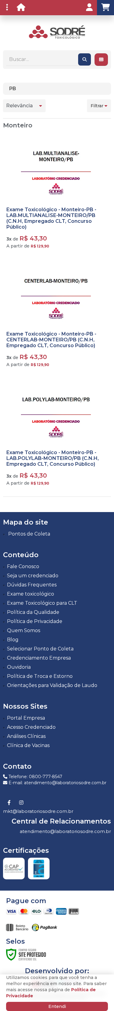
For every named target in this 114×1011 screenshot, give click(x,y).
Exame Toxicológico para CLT (42, 603)
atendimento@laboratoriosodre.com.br (65, 831)
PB (12, 88)
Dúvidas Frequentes (32, 585)
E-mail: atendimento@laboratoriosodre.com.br (56, 782)
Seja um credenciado (32, 575)
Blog (13, 640)
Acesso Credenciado (31, 727)
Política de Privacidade (34, 621)
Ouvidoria (19, 667)
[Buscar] (84, 59)
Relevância (19, 106)
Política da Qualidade (33, 612)
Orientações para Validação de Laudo (52, 685)
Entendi (57, 1006)
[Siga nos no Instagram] (21, 803)
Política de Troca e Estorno (40, 676)
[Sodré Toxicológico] (57, 32)
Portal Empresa (26, 718)
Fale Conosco (23, 566)
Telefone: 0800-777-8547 (34, 776)
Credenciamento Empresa (39, 658)
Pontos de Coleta (29, 534)
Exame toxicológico (30, 594)
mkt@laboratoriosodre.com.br (38, 811)
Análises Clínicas (26, 736)
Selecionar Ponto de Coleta (40, 649)
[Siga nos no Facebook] (9, 803)
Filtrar (98, 106)
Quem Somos (23, 630)
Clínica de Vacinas (28, 745)
